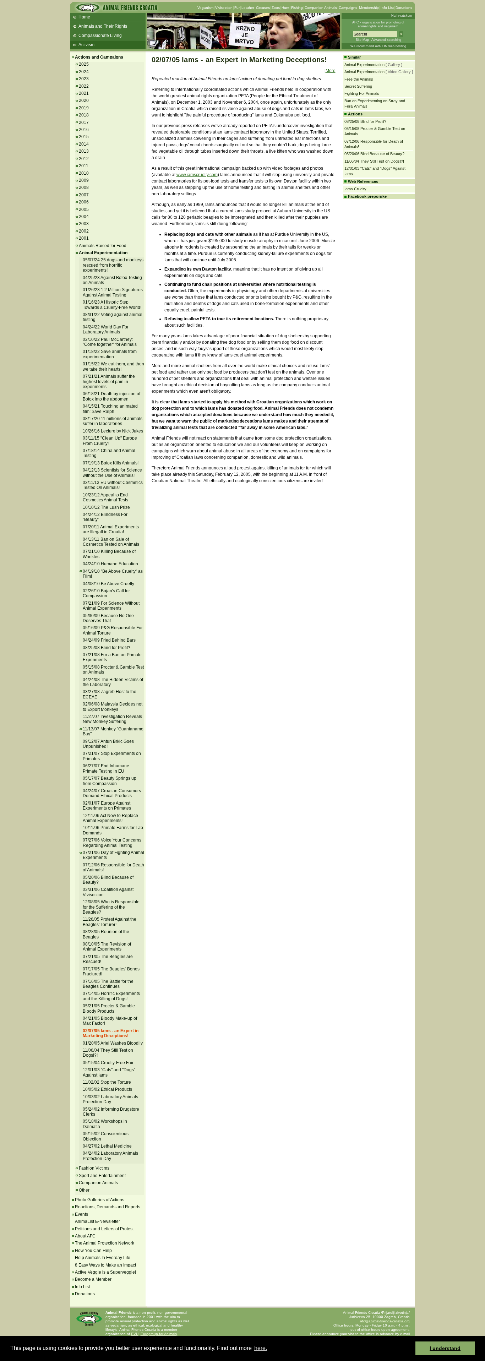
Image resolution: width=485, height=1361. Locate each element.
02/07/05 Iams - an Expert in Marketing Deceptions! (110, 1033)
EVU (134, 1334)
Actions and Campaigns (99, 57)
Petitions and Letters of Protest (104, 1228)
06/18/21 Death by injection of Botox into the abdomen (111, 396)
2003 (84, 223)
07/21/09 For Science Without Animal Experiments (111, 606)
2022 (84, 86)
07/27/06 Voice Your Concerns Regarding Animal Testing (112, 843)
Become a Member (93, 1279)
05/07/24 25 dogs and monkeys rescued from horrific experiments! (113, 265)
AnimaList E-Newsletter (97, 1221)
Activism (86, 44)
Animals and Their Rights (102, 26)
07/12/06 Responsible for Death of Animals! (113, 867)
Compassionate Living (100, 35)
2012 (84, 158)
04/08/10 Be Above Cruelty (108, 583)
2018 (84, 115)
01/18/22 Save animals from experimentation (110, 354)
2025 (84, 64)
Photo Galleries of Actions (99, 1199)
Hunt (285, 8)
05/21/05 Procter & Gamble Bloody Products (109, 1008)
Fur (237, 8)
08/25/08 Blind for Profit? (106, 647)
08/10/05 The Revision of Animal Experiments (107, 947)
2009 (84, 180)
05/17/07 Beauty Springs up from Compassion (109, 781)
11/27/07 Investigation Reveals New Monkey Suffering (112, 719)
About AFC (85, 1236)
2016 (84, 129)
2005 (84, 209)
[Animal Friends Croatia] (116, 10)
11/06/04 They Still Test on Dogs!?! (374, 161)
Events (81, 1214)
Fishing (297, 8)
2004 (84, 216)
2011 (83, 165)
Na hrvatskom (401, 15)
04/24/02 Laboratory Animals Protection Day (110, 1156)
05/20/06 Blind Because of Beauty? (108, 880)
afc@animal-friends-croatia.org (385, 1321)
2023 (84, 78)
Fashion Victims (94, 1168)
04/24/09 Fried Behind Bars (109, 640)
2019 (84, 107)
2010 (84, 173)
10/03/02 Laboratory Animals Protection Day (110, 1099)
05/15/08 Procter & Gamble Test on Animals (113, 670)
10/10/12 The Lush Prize (106, 507)
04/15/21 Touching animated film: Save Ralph (110, 409)
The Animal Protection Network (104, 1243)
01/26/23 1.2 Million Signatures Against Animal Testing (113, 292)
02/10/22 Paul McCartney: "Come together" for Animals (110, 342)
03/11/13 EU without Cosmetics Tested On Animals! (113, 485)
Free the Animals (358, 79)
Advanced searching (386, 40)
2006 (84, 202)
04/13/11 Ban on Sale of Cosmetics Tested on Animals (111, 542)
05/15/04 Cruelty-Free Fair (108, 1062)
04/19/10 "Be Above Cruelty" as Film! (113, 574)
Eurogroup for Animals (159, 1334)
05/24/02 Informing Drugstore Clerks (111, 1112)
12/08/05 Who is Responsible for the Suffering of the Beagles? (111, 907)
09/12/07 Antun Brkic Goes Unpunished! (108, 744)
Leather (247, 8)
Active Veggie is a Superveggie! (105, 1272)
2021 (84, 93)
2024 (84, 71)
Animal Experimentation (103, 252)
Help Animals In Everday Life (102, 1257)
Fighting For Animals (361, 93)
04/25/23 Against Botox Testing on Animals (112, 280)
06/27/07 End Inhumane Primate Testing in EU (106, 768)
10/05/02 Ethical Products (107, 1089)
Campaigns (348, 8)
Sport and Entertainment (102, 1175)
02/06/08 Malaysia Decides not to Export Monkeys (112, 707)
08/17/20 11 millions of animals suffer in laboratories (112, 421)
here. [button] (260, 1348)
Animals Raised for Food (102, 245)
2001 (84, 238)
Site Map (362, 40)
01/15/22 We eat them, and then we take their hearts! (113, 366)
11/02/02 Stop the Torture (107, 1082)
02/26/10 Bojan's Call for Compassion (106, 593)
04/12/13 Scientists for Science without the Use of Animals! (112, 473)
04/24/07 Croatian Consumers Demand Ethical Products (112, 793)
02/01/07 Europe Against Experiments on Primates (107, 806)
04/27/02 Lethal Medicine (107, 1146)
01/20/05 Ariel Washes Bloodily (113, 1043)
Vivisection (224, 8)
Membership (369, 8)
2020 (84, 100)
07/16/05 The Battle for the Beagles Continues (108, 984)
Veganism (205, 8)
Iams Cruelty (355, 189)
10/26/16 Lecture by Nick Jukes (113, 431)
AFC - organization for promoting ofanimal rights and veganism (378, 24)
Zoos (276, 8)
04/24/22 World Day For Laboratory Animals (106, 329)
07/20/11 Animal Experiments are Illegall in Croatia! (111, 529)
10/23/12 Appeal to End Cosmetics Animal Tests (105, 497)
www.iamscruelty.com (197, 174)
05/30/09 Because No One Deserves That (108, 618)
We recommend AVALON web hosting (378, 46)
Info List (387, 8)
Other (84, 1190)
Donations (404, 8)
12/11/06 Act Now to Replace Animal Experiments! (110, 818)
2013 (84, 151)
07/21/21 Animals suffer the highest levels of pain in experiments (109, 381)
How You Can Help (93, 1250)
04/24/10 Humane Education (110, 563)
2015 (84, 136)
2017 (84, 122)
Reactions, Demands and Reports (107, 1206)
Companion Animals (321, 8)
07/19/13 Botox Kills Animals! (110, 463)
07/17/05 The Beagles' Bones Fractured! (111, 971)
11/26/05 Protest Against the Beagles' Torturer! (109, 922)
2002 (84, 231)
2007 (84, 194)
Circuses (263, 8)
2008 (84, 187)
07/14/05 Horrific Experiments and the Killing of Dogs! (111, 996)
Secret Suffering (358, 86)
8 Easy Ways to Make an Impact (105, 1265)
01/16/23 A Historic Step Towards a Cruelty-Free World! (112, 305)
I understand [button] (445, 1348)
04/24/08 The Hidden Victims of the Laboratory (113, 682)
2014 (84, 144)
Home (84, 17)
